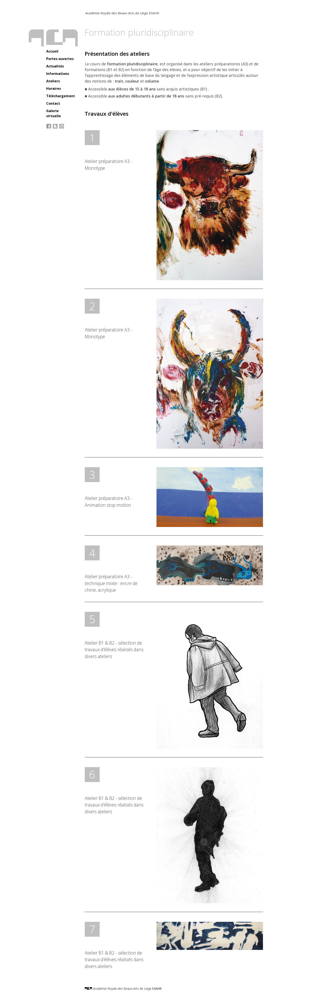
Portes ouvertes (60, 58)
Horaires (53, 88)
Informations (57, 73)
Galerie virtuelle (53, 113)
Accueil (52, 51)
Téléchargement (60, 96)
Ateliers (53, 81)
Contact (53, 103)
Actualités (55, 66)
